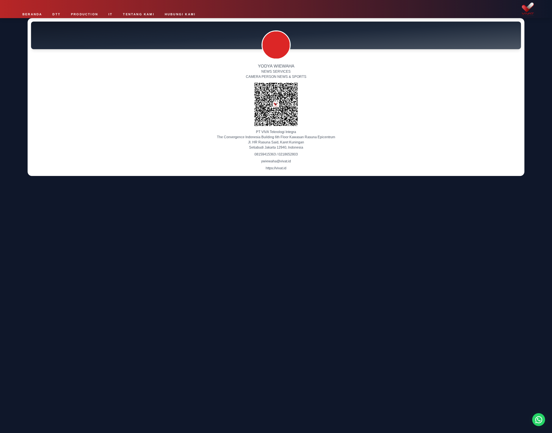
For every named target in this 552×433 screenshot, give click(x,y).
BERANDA (32, 14)
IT (110, 14)
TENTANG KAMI (138, 14)
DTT (56, 14)
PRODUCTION (84, 14)
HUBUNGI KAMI (180, 14)
